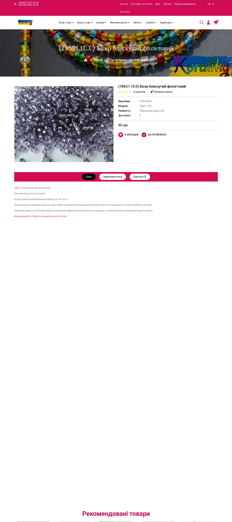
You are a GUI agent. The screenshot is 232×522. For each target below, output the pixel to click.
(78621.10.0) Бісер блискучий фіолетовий (121, 60)
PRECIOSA (146, 101)
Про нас (124, 4)
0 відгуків (139, 91)
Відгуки (167, 4)
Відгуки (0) (140, 176)
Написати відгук (163, 91)
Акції (158, 4)
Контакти (125, 12)
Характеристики (112, 176)
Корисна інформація (185, 4)
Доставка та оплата (141, 4)
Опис (89, 176)
